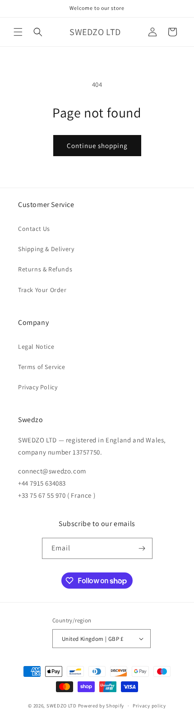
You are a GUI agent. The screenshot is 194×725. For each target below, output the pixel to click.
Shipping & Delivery (46, 249)
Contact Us (34, 229)
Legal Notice (36, 346)
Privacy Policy (37, 387)
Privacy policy (149, 705)
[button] (18, 32)
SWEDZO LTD (61, 705)
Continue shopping (97, 145)
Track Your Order (42, 290)
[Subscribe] (142, 548)
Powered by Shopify (101, 705)
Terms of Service (41, 367)
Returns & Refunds (45, 269)
